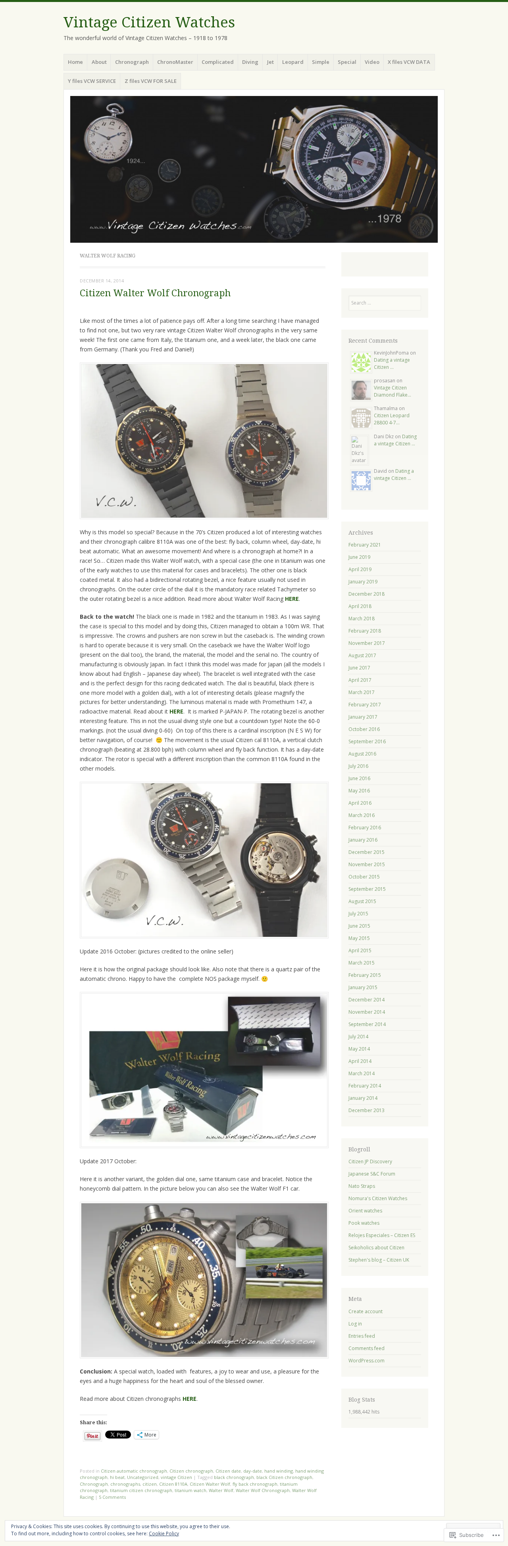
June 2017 (359, 667)
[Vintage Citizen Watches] (254, 169)
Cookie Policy (164, 1533)
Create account (365, 1311)
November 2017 (366, 643)
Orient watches (365, 1210)
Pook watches (363, 1223)
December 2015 (366, 852)
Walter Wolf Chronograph (263, 1490)
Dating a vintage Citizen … (392, 363)
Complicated (218, 61)
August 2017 (362, 655)
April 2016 (359, 803)
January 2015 (362, 987)
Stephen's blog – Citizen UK (378, 1259)
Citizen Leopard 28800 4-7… (392, 419)
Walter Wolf (221, 1490)
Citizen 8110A (173, 1484)
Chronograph (132, 61)
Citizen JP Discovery (370, 1161)
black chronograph (234, 1477)
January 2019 (362, 581)
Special (347, 61)
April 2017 (359, 680)
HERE (292, 598)
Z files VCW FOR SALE (151, 80)
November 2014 (366, 1012)
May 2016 (359, 790)
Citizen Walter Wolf (210, 1484)
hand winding (278, 1471)
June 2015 (359, 926)
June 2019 (359, 557)
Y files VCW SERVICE (92, 80)
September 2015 (367, 889)
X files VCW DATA (409, 61)
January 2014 (362, 1098)
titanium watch (190, 1490)
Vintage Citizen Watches (149, 22)
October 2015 (364, 876)
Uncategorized (142, 1477)
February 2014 (364, 1085)
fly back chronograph (255, 1484)
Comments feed (366, 1348)
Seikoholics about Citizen (376, 1247)
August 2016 (362, 753)
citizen (149, 1484)
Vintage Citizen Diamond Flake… (392, 391)
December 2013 (366, 1110)
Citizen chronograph (191, 1471)
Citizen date (228, 1471)
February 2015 (364, 975)
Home (75, 61)
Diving (250, 61)
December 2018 (366, 594)
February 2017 (364, 704)
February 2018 (364, 630)
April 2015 (359, 950)
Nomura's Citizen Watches (377, 1198)
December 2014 (366, 999)
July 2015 (358, 913)
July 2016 (358, 766)
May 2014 (359, 1048)
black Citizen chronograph (284, 1477)
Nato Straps (361, 1186)
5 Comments (112, 1497)
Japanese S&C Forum (371, 1173)
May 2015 (359, 938)
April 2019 (359, 569)
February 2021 (364, 544)
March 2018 (361, 618)
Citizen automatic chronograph (134, 1471)
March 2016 (361, 815)
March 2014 (361, 1073)
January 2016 (362, 839)
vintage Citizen (176, 1477)
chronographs (125, 1484)
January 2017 (362, 717)
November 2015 (366, 864)
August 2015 (362, 901)
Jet (270, 61)
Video (372, 61)
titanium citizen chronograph (141, 1490)
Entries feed (361, 1336)
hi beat (117, 1477)
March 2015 (361, 962)
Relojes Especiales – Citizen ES (381, 1235)
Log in (355, 1323)
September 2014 (367, 1024)
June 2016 (359, 778)
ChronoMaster (175, 61)
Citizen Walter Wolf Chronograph (155, 293)
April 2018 (359, 606)
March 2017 (361, 692)
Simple (320, 61)
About (99, 61)
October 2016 (364, 729)
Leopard (293, 61)
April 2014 (359, 1061)
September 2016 (367, 741)
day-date (252, 1471)
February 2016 (364, 827)
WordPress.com (366, 1360)
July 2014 (358, 1036)
